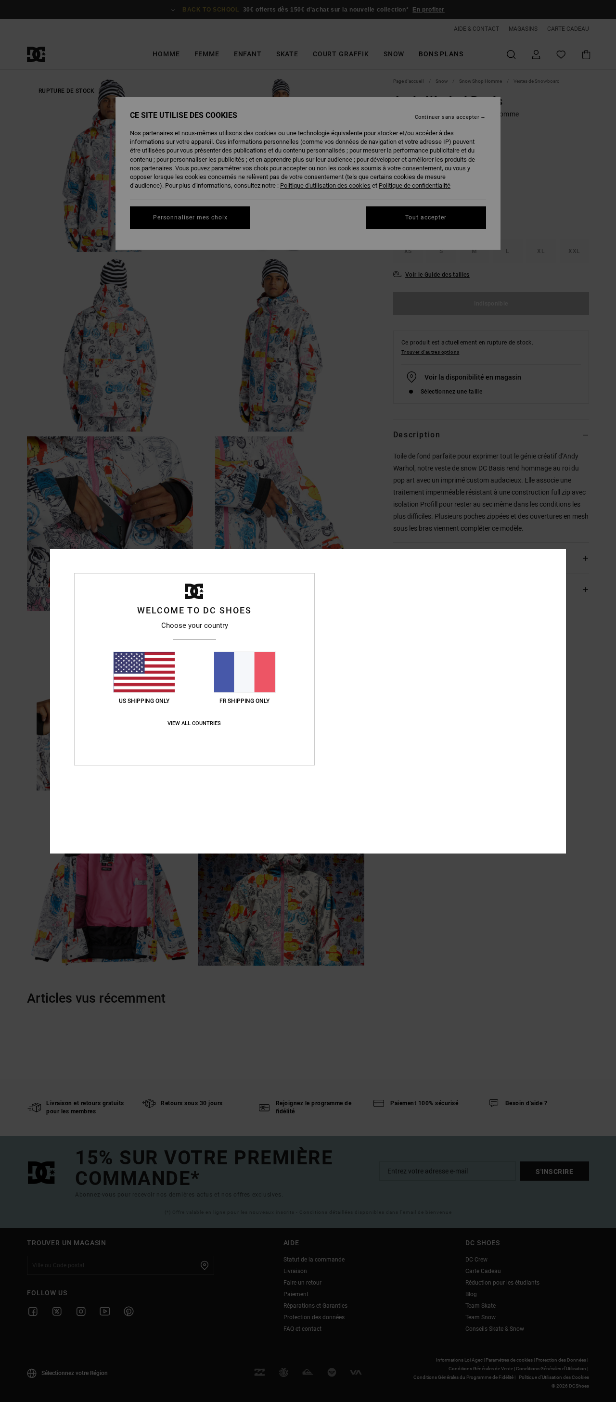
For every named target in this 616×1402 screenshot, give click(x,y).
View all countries (194, 723)
